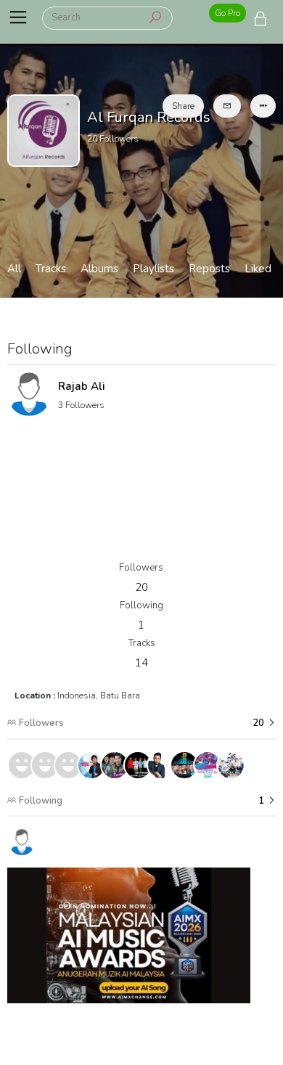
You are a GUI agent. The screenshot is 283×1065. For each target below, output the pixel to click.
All (14, 268)
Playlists (153, 268)
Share (183, 106)
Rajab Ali (81, 386)
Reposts (209, 268)
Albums (99, 268)
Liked (258, 268)
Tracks (51, 268)
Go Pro (227, 13)
